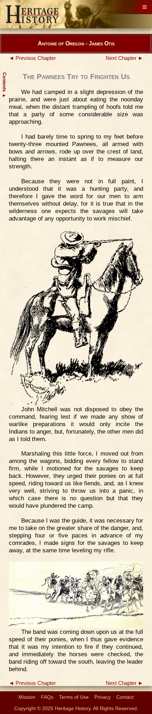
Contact (125, 697)
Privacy (102, 697)
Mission (26, 697)
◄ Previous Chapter (32, 58)
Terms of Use (74, 697)
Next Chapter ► (124, 58)
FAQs (47, 697)
